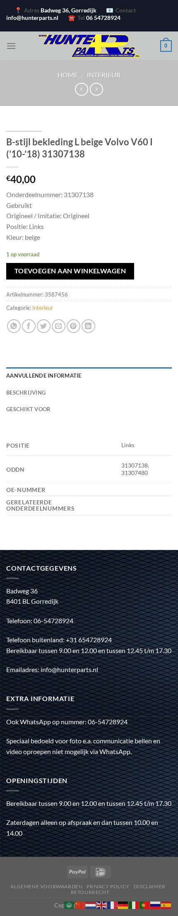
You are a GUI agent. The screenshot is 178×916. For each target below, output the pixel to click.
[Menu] (11, 46)
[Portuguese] (145, 904)
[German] (123, 904)
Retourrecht (90, 892)
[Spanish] (166, 904)
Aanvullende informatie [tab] (44, 375)
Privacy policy (108, 886)
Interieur (103, 75)
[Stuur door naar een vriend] (58, 326)
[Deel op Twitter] (44, 326)
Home (68, 75)
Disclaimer (150, 886)
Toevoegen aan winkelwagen (70, 271)
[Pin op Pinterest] (73, 326)
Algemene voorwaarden (46, 886)
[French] (112, 904)
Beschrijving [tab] (26, 392)
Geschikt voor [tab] (28, 409)
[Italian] (134, 904)
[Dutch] (91, 904)
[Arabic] (69, 904)
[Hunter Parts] (89, 45)
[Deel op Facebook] (29, 326)
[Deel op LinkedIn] (88, 326)
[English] (101, 904)
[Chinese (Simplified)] (80, 904)
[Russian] (155, 904)
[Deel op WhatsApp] (14, 326)
